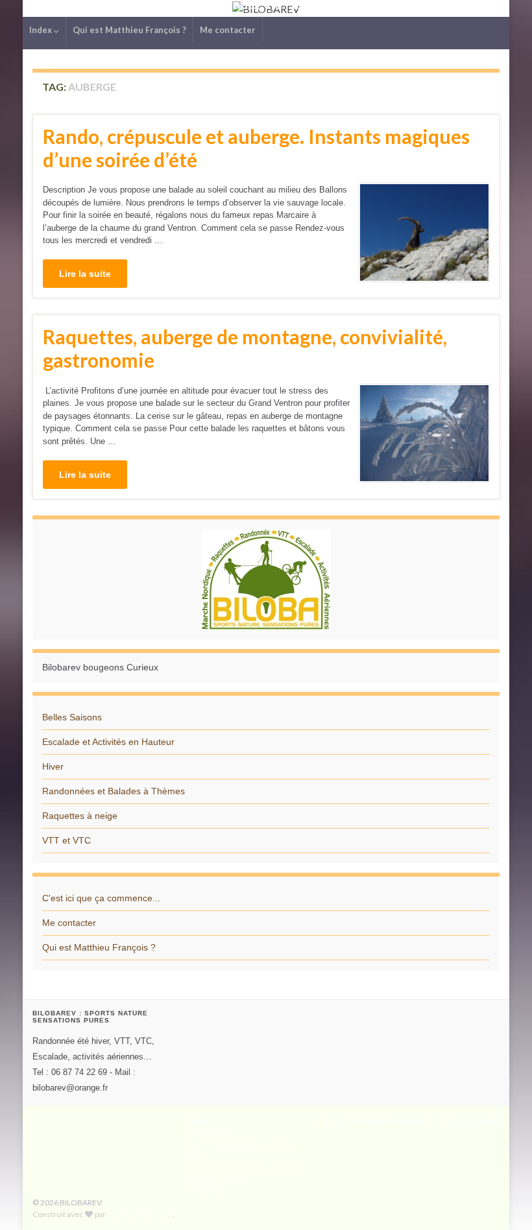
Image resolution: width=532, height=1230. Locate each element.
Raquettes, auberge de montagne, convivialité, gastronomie (245, 348)
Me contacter (228, 30)
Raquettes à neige (79, 815)
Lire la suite (85, 273)
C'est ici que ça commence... (101, 898)
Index (41, 30)
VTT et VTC (66, 840)
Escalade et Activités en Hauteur (108, 742)
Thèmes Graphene (140, 1214)
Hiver (53, 766)
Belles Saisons (72, 717)
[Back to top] (503, 1201)
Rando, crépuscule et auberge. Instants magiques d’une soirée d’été (256, 147)
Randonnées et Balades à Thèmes (113, 791)
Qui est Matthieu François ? (129, 30)
